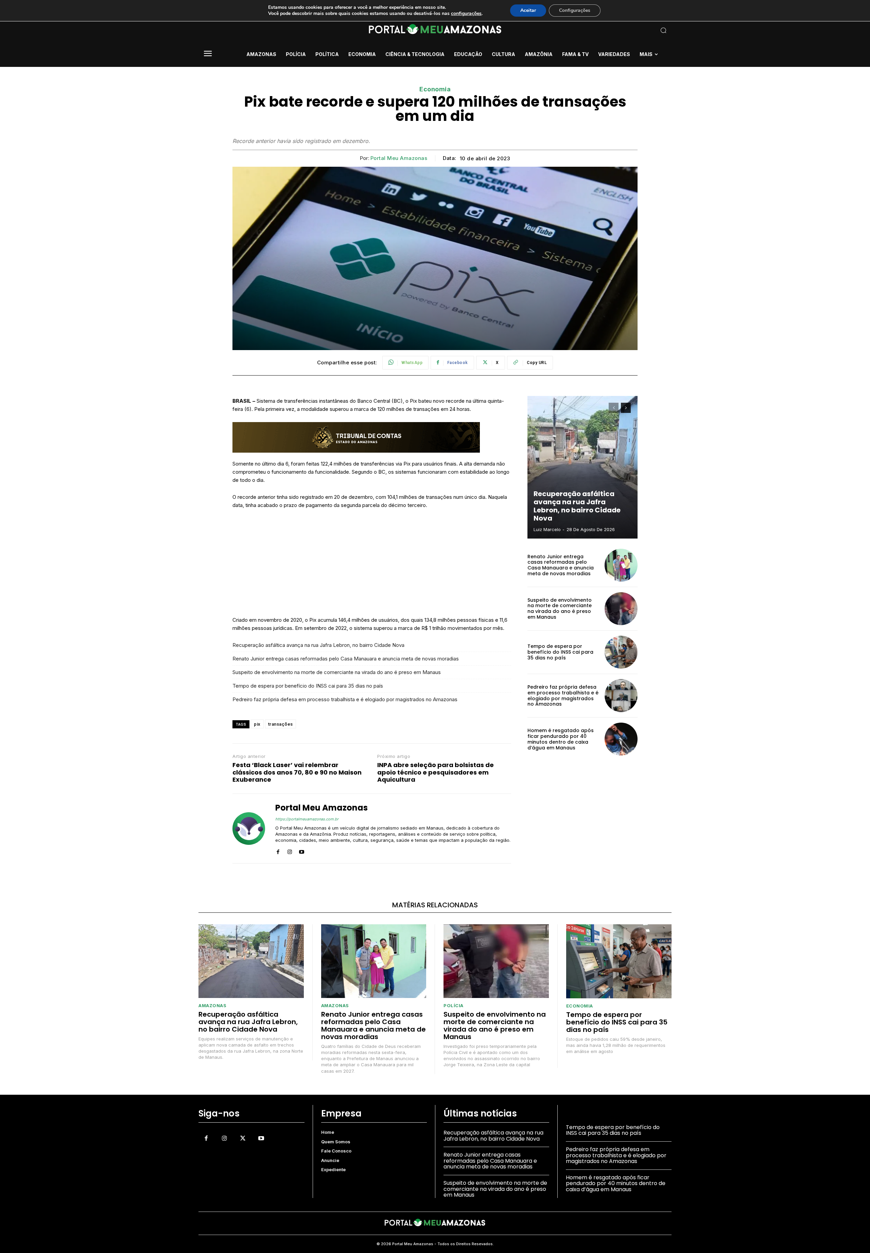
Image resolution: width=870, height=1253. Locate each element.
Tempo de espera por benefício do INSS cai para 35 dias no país (307, 686)
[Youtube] (301, 850)
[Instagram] (289, 850)
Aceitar (528, 10)
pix (257, 724)
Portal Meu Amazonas (399, 158)
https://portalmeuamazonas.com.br (306, 819)
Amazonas (212, 1005)
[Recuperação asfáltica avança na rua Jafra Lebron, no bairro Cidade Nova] (582, 467)
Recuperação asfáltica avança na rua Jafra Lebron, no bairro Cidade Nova (318, 645)
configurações (466, 14)
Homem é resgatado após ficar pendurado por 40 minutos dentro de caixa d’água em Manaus (560, 739)
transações (280, 724)
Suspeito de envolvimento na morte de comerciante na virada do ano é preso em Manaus (336, 672)
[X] (242, 1138)
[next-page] (626, 408)
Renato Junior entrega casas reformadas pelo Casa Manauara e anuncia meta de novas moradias (345, 658)
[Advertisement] (371, 565)
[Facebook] (277, 850)
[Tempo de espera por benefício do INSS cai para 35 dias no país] (621, 652)
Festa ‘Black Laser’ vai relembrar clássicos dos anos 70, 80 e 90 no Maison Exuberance (297, 772)
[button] (619, 30)
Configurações (574, 10)
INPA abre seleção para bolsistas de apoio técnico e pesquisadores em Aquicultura (435, 772)
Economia (435, 89)
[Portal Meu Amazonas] (248, 828)
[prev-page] (614, 408)
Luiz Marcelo (547, 529)
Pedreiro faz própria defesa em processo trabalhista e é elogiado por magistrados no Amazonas (344, 699)
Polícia (453, 1005)
